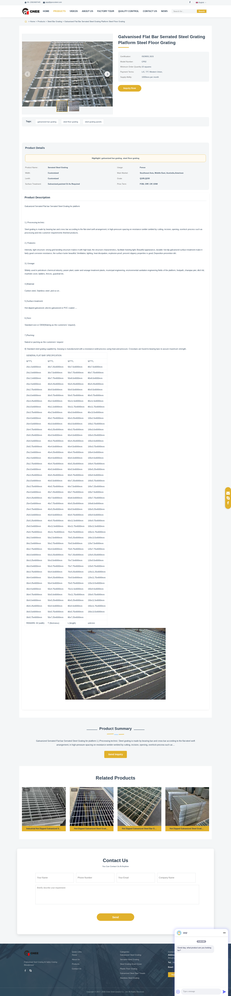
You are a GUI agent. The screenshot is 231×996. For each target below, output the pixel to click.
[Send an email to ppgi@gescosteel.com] (228, 493)
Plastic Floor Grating (128, 969)
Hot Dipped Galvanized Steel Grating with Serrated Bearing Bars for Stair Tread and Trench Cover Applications (187, 828)
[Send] (224, 992)
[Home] (26, 21)
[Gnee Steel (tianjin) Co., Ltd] (31, 11)
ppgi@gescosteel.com (54, 2)
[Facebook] (190, 2)
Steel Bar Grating (54, 21)
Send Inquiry (115, 754)
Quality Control (128, 11)
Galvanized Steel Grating (130, 955)
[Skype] (30, 971)
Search (202, 11)
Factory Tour (105, 11)
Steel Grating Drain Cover (131, 964)
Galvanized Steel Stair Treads (132, 973)
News (164, 11)
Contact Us (150, 11)
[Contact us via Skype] (228, 498)
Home (46, 11)
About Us (87, 11)
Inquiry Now (129, 88)
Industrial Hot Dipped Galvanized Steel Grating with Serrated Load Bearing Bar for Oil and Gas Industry (43, 828)
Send (115, 917)
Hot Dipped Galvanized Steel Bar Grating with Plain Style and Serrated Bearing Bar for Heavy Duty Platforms (139, 828)
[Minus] (224, 932)
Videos (74, 11)
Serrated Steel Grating (129, 959)
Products (59, 11)
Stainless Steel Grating (129, 978)
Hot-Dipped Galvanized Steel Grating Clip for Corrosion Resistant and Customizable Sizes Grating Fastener (91, 828)
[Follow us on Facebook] (228, 503)
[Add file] (178, 992)
